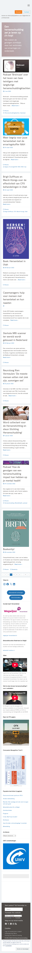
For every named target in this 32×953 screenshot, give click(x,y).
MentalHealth (18, 503)
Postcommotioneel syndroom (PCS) (13, 795)
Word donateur (16, 598)
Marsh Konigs (20, 211)
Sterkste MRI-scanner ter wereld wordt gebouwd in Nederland (15, 337)
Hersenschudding (9, 503)
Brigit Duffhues (9, 211)
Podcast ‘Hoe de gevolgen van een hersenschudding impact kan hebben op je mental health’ (15, 474)
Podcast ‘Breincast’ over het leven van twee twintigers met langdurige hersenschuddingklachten (16, 81)
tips (25, 167)
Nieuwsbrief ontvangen (16, 592)
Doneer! (18, 12)
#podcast (23, 113)
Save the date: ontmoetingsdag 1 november (15, 823)
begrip (6, 167)
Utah (26, 211)
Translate (17, 917)
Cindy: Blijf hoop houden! (10, 817)
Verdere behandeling (8, 798)
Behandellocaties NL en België (11, 807)
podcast (25, 503)
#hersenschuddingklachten (12, 113)
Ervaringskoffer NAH (14, 167)
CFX (15, 211)
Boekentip (14, 569)
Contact (26, 12)
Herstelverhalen (7, 810)
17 (25, 574)
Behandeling (6, 826)
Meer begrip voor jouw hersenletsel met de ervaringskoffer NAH (15, 141)
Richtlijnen (6, 820)
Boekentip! (8, 549)
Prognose (5, 813)
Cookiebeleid (8, 945)
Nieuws (7, 110)
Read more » (15, 106)
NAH (22, 167)
